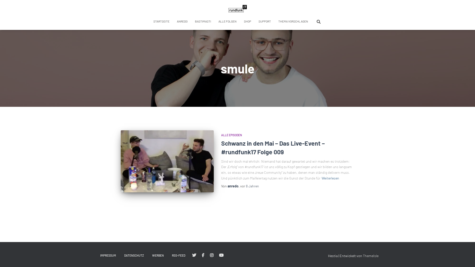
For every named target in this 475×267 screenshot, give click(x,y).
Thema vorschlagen (293, 21)
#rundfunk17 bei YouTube (221, 255)
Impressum (108, 255)
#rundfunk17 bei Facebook (203, 255)
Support (265, 21)
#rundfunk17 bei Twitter (194, 255)
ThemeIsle (371, 256)
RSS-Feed (178, 255)
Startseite (161, 21)
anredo (182, 21)
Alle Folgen (227, 21)
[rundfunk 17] (238, 8)
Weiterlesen (330, 178)
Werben (158, 255)
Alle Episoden (231, 135)
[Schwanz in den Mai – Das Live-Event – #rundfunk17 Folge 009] (167, 161)
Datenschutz (134, 255)
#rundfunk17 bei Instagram (212, 255)
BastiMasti (203, 21)
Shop (247, 21)
